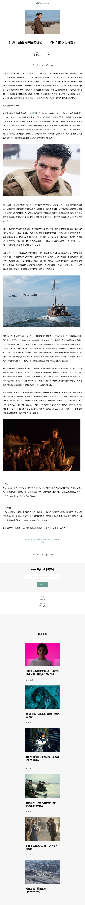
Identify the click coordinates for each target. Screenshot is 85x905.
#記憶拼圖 (28, 540)
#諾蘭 (48, 540)
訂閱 (42, 584)
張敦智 (36, 55)
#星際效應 (55, 540)
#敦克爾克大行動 (39, 540)
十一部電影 (30, 113)
